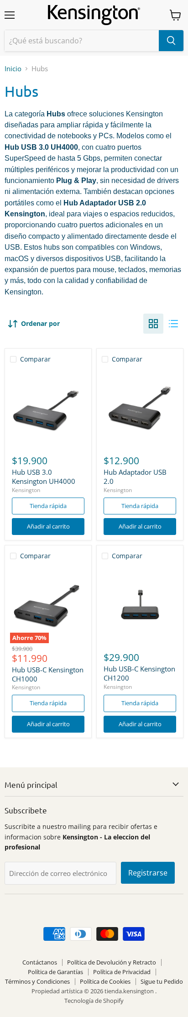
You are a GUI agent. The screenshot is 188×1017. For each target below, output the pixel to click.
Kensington (26, 490)
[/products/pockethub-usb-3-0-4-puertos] (48, 408)
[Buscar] (171, 40)
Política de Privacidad (122, 972)
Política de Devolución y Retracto (111, 962)
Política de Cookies (105, 981)
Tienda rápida (48, 506)
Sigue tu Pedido (162, 981)
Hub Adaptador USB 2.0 (135, 476)
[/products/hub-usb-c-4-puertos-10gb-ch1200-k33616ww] (140, 605)
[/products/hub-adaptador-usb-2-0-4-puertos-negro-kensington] (140, 408)
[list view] (173, 324)
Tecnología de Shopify (94, 1000)
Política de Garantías (55, 972)
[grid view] (153, 324)
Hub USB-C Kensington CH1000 (48, 674)
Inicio (13, 69)
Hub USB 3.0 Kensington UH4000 (43, 476)
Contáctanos (39, 962)
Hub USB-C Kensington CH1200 (139, 673)
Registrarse (147, 873)
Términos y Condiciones (37, 981)
